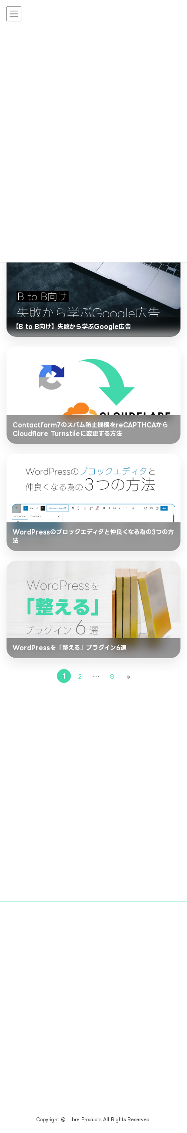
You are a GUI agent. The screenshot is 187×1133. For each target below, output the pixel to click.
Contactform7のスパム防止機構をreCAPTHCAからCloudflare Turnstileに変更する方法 (90, 429)
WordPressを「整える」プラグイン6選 (70, 647)
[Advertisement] (93, 795)
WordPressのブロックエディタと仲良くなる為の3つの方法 (93, 536)
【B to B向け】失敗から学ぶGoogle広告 (72, 326)
